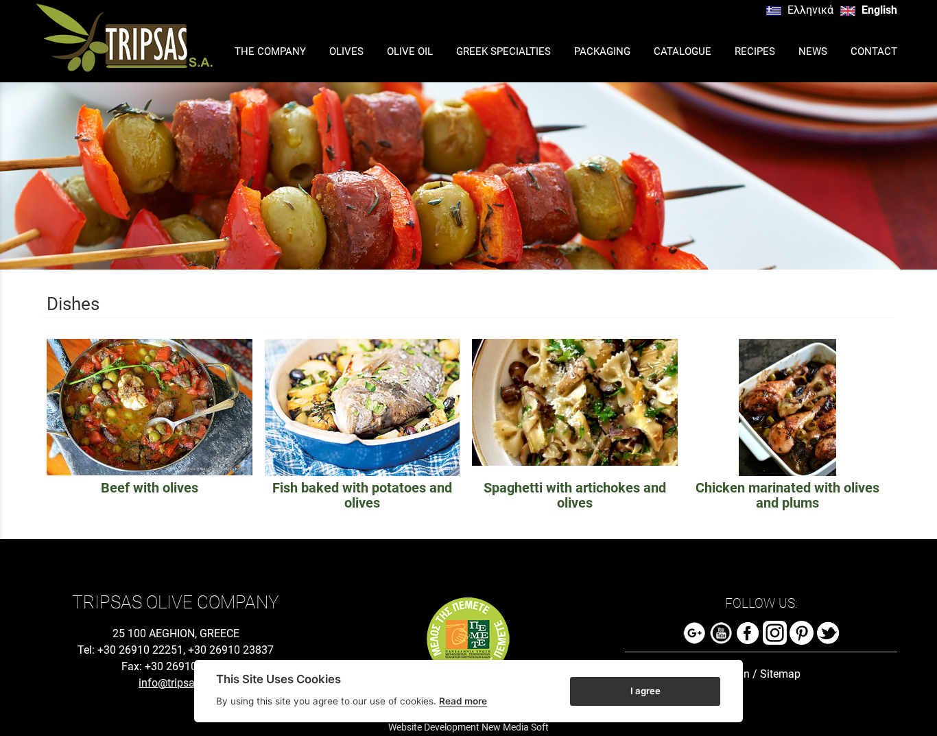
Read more (463, 701)
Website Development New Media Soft (468, 727)
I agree (645, 690)
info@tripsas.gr (176, 682)
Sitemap (780, 673)
